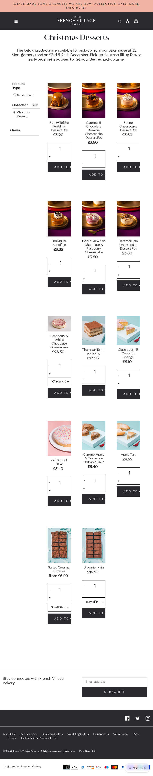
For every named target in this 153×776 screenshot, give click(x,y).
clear (35, 105)
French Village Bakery (26, 751)
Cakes (15, 130)
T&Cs (136, 734)
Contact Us (101, 734)
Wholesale (120, 734)
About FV (9, 734)
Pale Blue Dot (87, 751)
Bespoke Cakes (52, 734)
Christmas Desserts (23, 114)
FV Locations (29, 734)
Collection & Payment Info (39, 738)
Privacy (12, 738)
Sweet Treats (25, 95)
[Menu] (16, 21)
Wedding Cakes (78, 734)
